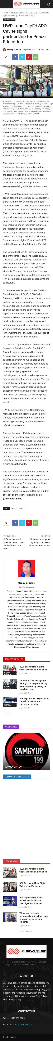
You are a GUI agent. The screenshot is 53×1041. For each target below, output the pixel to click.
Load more (25, 931)
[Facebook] (15, 57)
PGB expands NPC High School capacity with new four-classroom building (34, 701)
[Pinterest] (29, 57)
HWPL (21, 508)
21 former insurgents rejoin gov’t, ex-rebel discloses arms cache (39, 542)
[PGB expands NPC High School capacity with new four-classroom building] (10, 702)
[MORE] (17, 999)
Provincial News (16, 13)
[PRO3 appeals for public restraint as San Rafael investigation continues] (10, 901)
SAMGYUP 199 (13, 766)
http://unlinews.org (26, 587)
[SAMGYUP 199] (26, 751)
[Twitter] (22, 57)
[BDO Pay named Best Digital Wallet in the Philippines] (10, 887)
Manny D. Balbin (14, 49)
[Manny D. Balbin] (5, 49)
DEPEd (13, 508)
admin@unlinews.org (22, 1024)
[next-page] (9, 713)
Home (5, 13)
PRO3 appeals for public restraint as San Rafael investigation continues (31, 900)
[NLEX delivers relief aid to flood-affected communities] (10, 670)
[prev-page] (5, 713)
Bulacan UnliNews (7, 673)
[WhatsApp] (35, 57)
